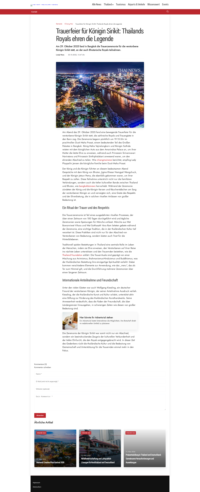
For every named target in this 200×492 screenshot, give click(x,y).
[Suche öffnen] (167, 11)
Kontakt (34, 11)
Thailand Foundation (72, 255)
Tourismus (121, 4)
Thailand (108, 4)
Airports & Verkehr (136, 4)
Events (165, 4)
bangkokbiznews (87, 186)
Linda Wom (60, 55)
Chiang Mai (69, 24)
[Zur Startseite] (44, 4)
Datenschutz (37, 487)
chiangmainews (104, 160)
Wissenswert (153, 4)
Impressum (36, 482)
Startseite (59, 24)
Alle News (96, 4)
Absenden (40, 415)
